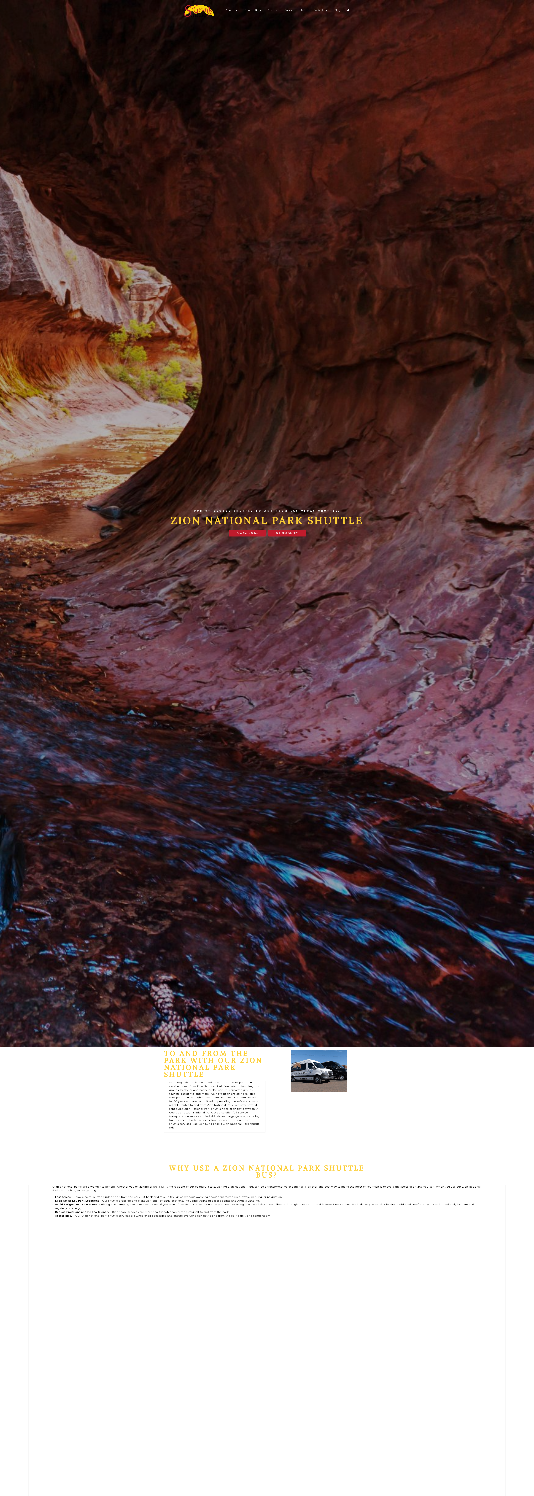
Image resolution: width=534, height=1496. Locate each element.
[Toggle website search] (348, 10)
